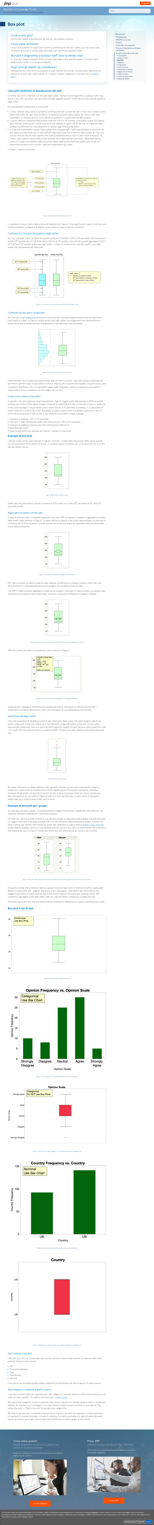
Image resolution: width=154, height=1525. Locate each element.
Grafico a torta (122, 74)
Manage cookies (130, 1522)
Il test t (119, 42)
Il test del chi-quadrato (125, 45)
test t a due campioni (94, 825)
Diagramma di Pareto (125, 72)
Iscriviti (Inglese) (40, 1503)
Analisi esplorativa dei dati (127, 53)
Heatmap (120, 63)
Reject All (141, 1522)
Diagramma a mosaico (125, 69)
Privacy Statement (92, 1512)
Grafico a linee (122, 67)
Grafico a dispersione (125, 76)
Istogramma (121, 65)
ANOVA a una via (123, 40)
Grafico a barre (122, 58)
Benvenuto (120, 34)
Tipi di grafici (122, 56)
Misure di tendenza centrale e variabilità (128, 49)
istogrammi (31, 317)
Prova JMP (145, 3)
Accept (149, 1522)
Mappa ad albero (123, 79)
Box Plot (120, 60)
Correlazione (121, 37)
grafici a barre (62, 1397)
